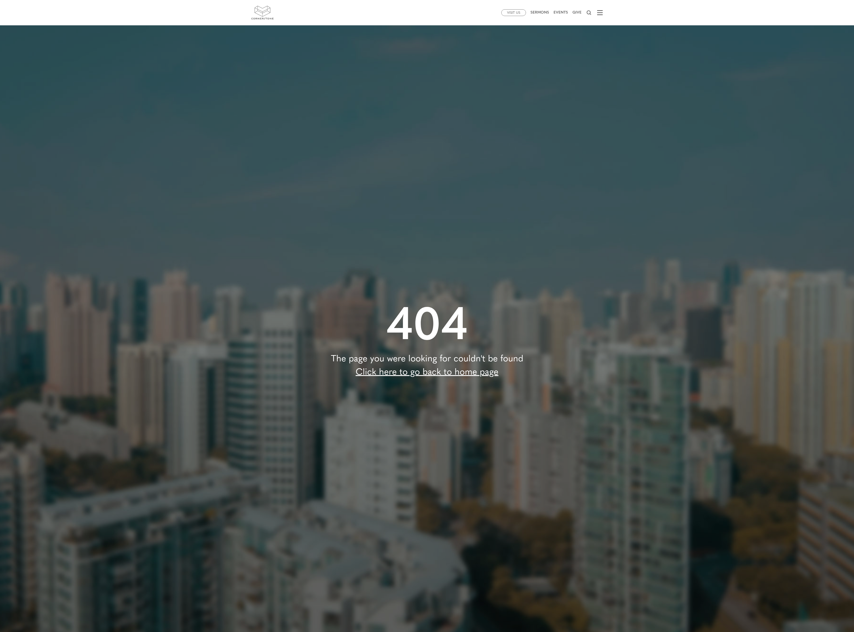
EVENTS (561, 12)
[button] (589, 13)
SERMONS (539, 12)
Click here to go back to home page (427, 372)
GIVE (577, 12)
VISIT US (513, 13)
